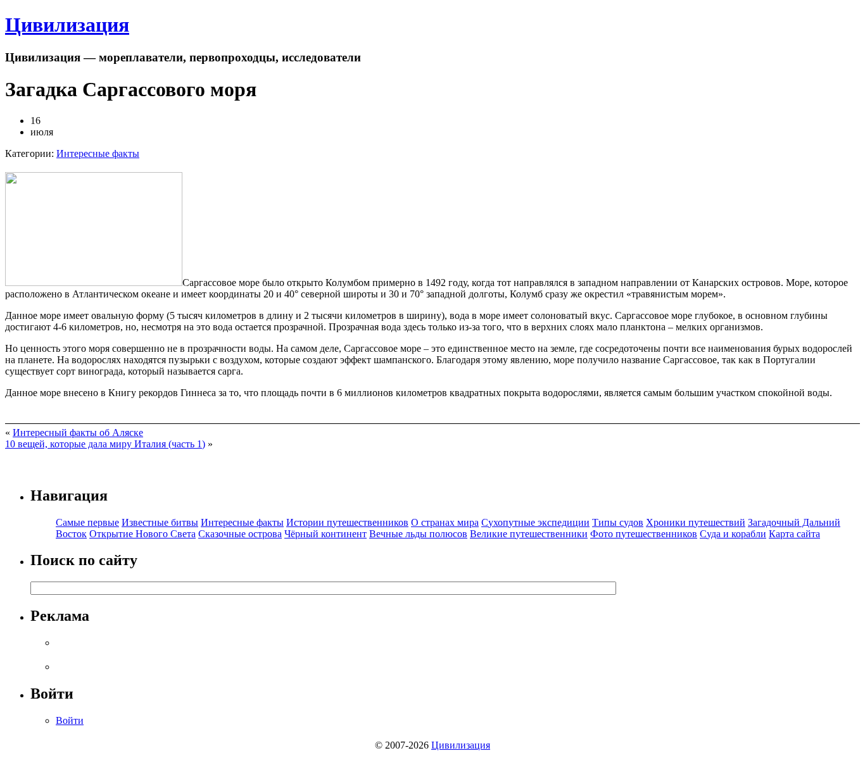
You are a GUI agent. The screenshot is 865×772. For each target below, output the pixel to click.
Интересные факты (97, 153)
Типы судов (617, 522)
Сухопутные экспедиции (535, 522)
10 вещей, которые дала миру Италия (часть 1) (105, 444)
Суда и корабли (733, 533)
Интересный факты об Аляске (78, 432)
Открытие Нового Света (142, 533)
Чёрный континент (325, 533)
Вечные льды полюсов (418, 533)
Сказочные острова (240, 533)
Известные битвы (160, 522)
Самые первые (87, 522)
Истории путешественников (347, 522)
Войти (70, 720)
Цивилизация (67, 24)
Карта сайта (794, 533)
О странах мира (445, 522)
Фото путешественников (643, 533)
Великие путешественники (529, 533)
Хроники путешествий (695, 522)
